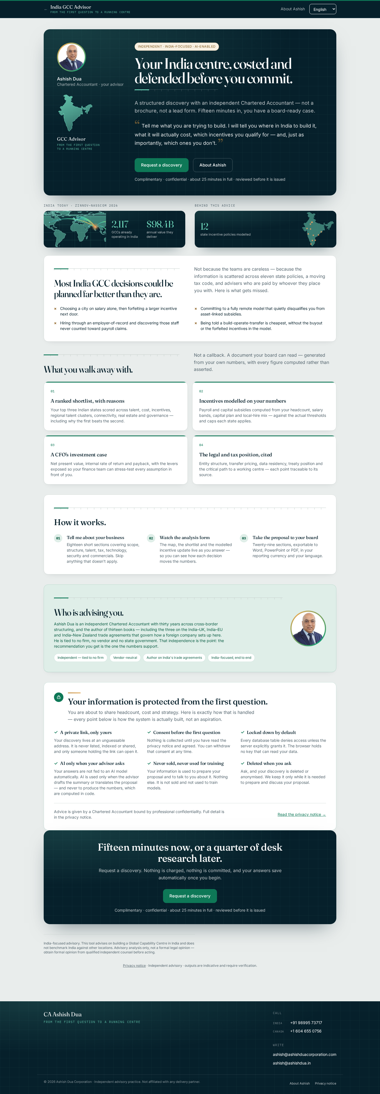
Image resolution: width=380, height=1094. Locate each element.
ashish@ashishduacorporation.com (304, 1054)
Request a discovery (161, 165)
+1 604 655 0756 (297, 1031)
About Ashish (293, 8)
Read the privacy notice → (302, 814)
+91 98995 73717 (297, 1022)
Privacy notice (134, 965)
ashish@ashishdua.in (292, 1063)
